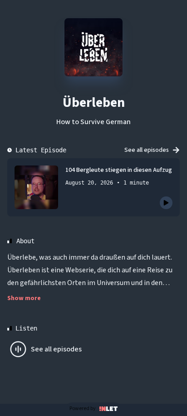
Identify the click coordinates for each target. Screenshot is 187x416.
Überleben (94, 102)
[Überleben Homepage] (93, 47)
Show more (24, 298)
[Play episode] (166, 202)
